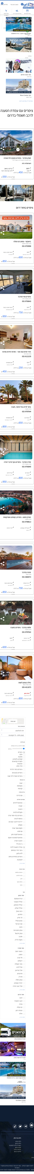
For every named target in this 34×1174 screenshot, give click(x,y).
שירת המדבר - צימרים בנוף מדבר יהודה (17, 462)
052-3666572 (27, 577)
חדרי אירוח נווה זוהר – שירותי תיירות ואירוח (16, 351)
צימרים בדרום (23, 101)
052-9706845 (27, 466)
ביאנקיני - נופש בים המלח (22, 241)
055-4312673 (27, 687)
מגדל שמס (24, 1102)
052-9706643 (27, 301)
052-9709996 (27, 246)
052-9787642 (27, 632)
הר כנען (24, 1079)
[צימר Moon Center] (13, 1098)
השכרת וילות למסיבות (15, 1145)
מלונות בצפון (17, 1151)
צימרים (31, 101)
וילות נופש (18, 1141)
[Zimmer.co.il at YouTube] (31, 1123)
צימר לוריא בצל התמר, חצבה (21, 407)
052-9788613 (27, 521)
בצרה (25, 1059)
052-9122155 (27, 356)
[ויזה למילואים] (12, 729)
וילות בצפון (18, 1143)
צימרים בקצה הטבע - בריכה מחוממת (16, 1078)
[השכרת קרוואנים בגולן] (13, 1037)
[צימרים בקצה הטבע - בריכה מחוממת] (13, 1076)
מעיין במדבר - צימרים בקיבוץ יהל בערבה (17, 158)
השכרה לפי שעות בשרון (20, 1057)
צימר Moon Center (25, 95)
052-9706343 (26, 163)
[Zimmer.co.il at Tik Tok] (15, 1125)
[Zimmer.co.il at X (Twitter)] (20, 1125)
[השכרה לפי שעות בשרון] (13, 1056)
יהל (13, 160)
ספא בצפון (18, 1147)
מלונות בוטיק (17, 1149)
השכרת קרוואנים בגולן (20, 1039)
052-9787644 (27, 411)
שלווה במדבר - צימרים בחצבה (20, 627)
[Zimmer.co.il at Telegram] (26, 1125)
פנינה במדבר (26, 572)
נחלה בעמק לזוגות (24, 682)
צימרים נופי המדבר (24, 296)
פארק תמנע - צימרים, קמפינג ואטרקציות (17, 517)
